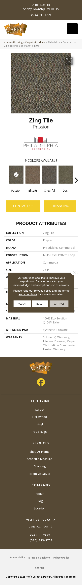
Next (76, 174)
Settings (59, 303)
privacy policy (42, 290)
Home (7, 42)
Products (40, 42)
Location (39, 508)
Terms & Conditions (39, 557)
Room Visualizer (40, 474)
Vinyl (40, 424)
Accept (22, 303)
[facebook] (41, 382)
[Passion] (16, 175)
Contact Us (23, 206)
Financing (39, 466)
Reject (40, 303)
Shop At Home (40, 452)
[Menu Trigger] (72, 28)
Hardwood (39, 417)
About (40, 494)
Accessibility (17, 557)
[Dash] (66, 175)
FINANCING (60, 206)
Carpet (29, 42)
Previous (6, 174)
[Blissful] (32, 175)
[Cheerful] (49, 175)
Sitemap (39, 567)
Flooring (18, 42)
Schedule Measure (39, 459)
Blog (40, 501)
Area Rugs (40, 431)
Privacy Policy (61, 557)
